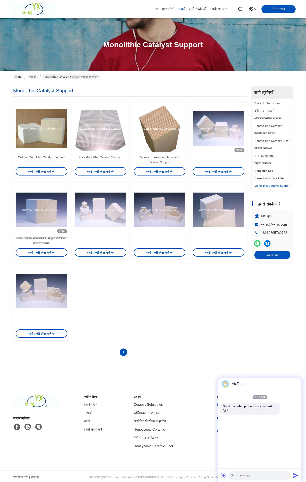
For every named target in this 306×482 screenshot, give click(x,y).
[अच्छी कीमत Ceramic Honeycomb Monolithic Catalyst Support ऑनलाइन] (159, 128)
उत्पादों (181, 9)
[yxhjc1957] (267, 243)
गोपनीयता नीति (20, 477)
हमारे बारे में (167, 9)
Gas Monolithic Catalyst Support (100, 157)
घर (156, 9)
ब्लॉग (87, 421)
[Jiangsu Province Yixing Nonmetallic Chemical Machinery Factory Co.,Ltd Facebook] (17, 426)
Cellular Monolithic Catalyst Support (41, 157)
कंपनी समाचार (218, 9)
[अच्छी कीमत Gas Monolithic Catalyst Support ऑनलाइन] (100, 128)
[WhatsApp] (257, 243)
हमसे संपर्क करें (197, 9)
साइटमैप (35, 477)
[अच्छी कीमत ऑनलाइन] (218, 128)
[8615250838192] (27, 426)
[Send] (295, 475)
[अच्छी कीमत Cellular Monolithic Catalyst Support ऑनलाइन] (41, 128)
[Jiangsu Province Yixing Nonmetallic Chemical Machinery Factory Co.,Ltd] (33, 9)
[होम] (36, 406)
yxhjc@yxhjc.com (274, 224)
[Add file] (223, 475)
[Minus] (295, 383)
